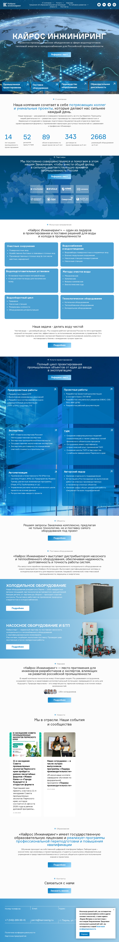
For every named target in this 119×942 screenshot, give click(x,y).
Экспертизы (16, 430)
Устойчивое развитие (78, 5)
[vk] (104, 4)
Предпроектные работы (22, 390)
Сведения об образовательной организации (47, 5)
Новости (53, 7)
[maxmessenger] (114, 4)
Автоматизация (18, 472)
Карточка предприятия (15, 936)
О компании (47, 3)
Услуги (59, 3)
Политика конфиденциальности (20, 932)
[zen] (99, 4)
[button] (59, 890)
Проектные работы (76, 389)
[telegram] (109, 4)
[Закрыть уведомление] (114, 910)
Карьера (69, 3)
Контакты (64, 7)
